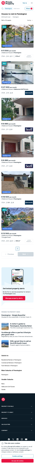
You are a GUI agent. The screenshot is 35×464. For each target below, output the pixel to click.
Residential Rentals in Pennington (11, 360)
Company (4, 430)
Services (4, 418)
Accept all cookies (18, 461)
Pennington (16, 17)
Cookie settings (17, 456)
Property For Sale (7, 406)
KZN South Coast (5, 17)
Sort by (29, 20)
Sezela (3, 389)
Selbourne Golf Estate (8, 386)
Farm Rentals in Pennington (9, 365)
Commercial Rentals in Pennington (11, 362)
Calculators (5, 424)
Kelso (3, 383)
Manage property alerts (14, 298)
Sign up (25, 3)
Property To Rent (7, 412)
